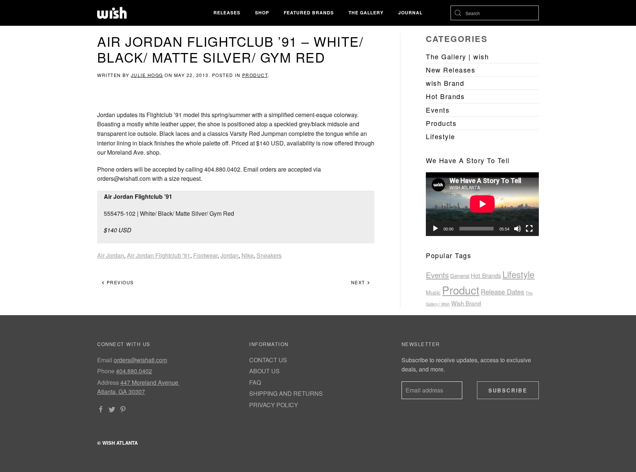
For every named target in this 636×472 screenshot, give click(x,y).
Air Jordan (110, 255)
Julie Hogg (147, 75)
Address (108, 382)
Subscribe (507, 390)
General (459, 275)
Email (104, 360)
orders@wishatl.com (140, 360)
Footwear (205, 255)
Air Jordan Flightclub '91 (158, 255)
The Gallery (366, 12)
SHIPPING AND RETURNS (286, 393)
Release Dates (502, 291)
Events (437, 274)
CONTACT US (268, 360)
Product (255, 75)
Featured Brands (309, 12)
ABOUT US (264, 371)
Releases (226, 12)
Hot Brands (486, 275)
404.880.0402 (134, 371)
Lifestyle (518, 274)
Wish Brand (466, 303)
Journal (410, 12)
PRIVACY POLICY (273, 405)
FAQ (255, 382)
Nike (247, 255)
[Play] (435, 228)
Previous (119, 282)
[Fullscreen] (529, 228)
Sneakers (269, 255)
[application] (482, 204)
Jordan (229, 255)
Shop (262, 12)
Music (433, 292)
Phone (105, 371)
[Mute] (517, 228)
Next (359, 282)
